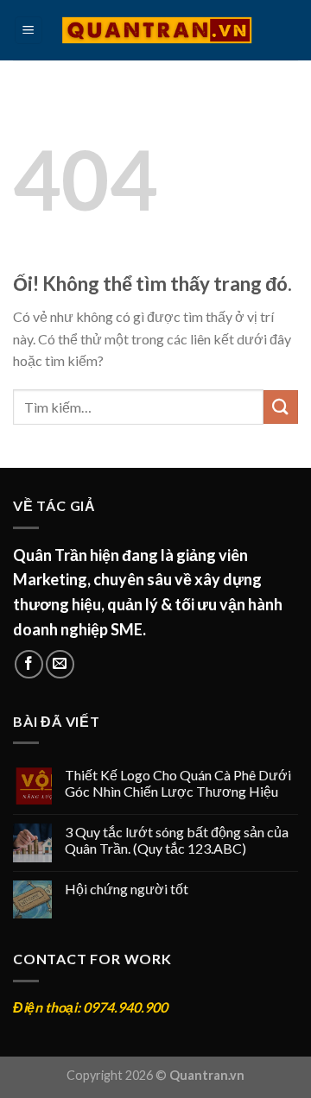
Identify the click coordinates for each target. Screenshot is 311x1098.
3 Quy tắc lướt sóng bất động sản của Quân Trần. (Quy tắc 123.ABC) (177, 840)
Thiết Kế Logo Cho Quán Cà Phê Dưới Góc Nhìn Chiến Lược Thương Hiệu (178, 783)
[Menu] (29, 30)
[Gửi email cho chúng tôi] (60, 664)
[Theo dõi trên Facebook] (29, 664)
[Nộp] (280, 407)
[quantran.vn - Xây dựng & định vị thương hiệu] (157, 30)
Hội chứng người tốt (126, 888)
